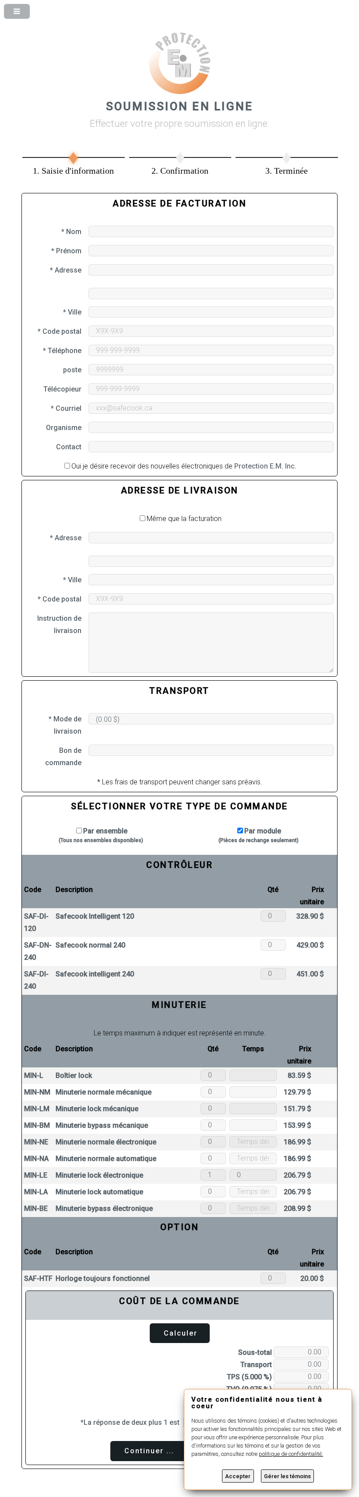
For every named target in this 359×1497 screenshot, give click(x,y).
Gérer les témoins (287, 1476)
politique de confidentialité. (291, 1454)
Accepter (237, 1476)
